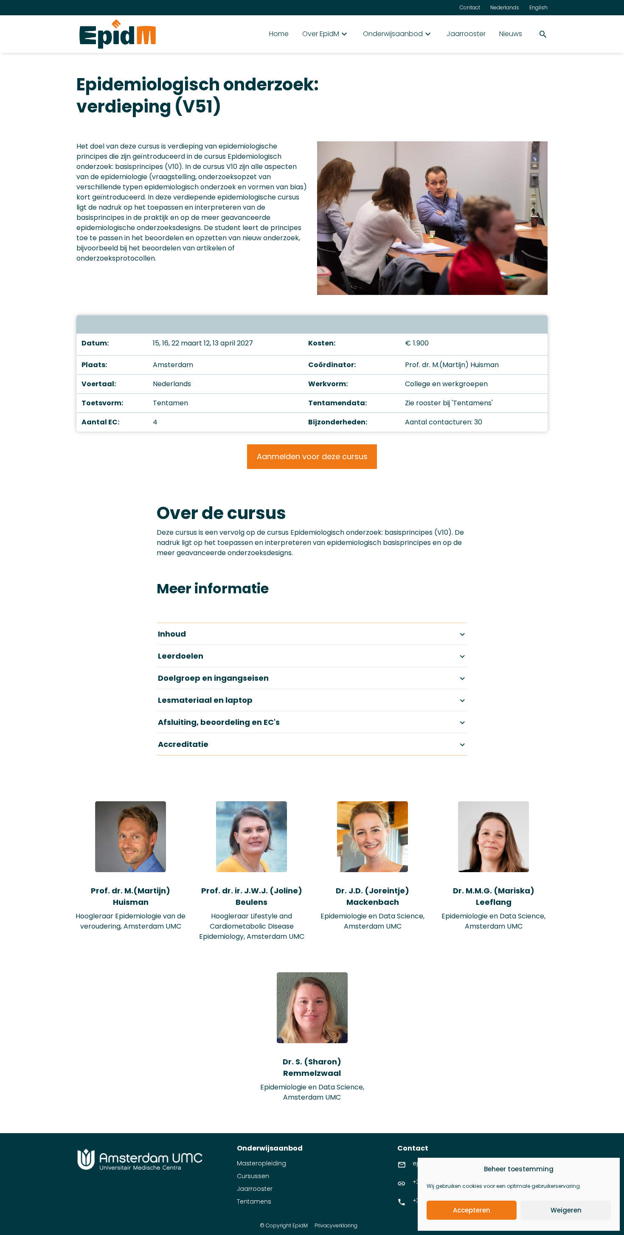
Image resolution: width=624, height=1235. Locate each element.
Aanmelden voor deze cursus (312, 456)
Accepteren (471, 1210)
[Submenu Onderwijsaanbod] (428, 34)
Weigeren (566, 1210)
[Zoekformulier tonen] (543, 34)
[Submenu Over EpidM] (344, 34)
